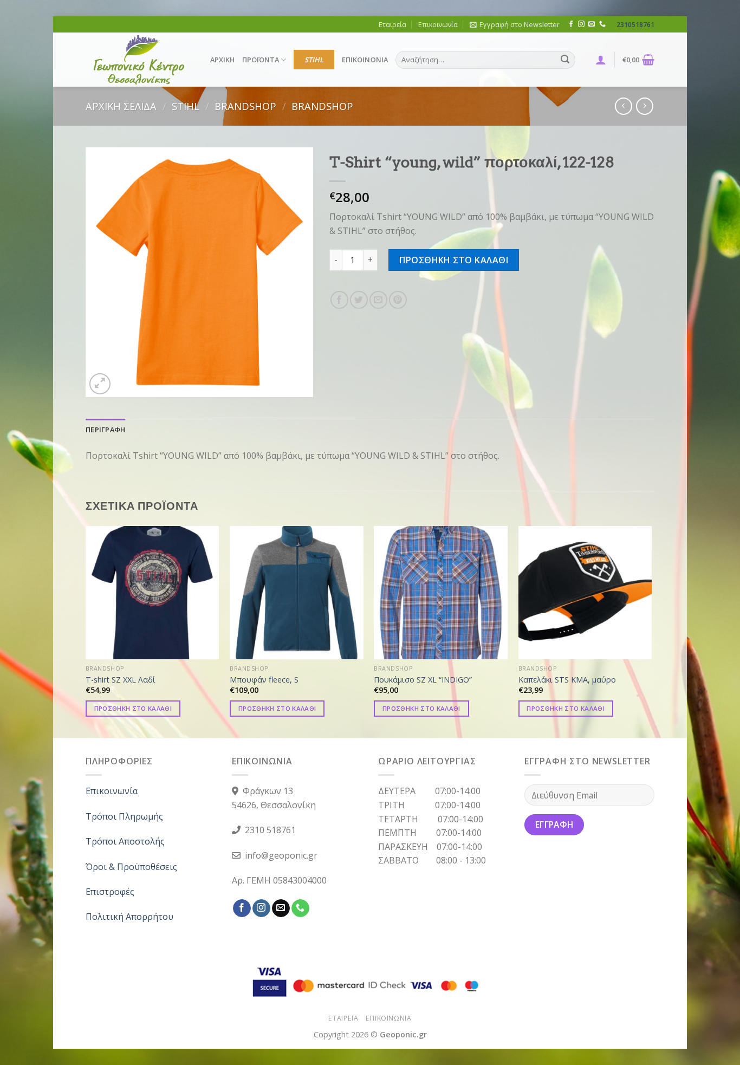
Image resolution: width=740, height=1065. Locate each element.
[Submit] (565, 60)
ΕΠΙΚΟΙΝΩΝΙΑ (365, 59)
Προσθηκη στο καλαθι (453, 260)
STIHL (313, 59)
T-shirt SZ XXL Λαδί (120, 680)
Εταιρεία (392, 24)
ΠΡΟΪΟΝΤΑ (260, 59)
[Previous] (86, 631)
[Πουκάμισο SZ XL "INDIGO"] (441, 593)
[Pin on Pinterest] (398, 300)
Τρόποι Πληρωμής (124, 816)
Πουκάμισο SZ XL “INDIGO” (423, 680)
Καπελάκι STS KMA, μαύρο (567, 680)
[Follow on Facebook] (571, 24)
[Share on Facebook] (339, 300)
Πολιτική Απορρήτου (129, 917)
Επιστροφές (110, 892)
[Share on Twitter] (359, 300)
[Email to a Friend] (378, 300)
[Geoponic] (140, 60)
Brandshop (245, 106)
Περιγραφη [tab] (105, 429)
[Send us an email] (591, 24)
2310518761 (635, 24)
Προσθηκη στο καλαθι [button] (133, 708)
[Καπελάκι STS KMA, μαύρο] (585, 593)
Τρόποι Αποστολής (125, 841)
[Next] (651, 631)
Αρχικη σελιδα (121, 106)
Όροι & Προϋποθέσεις (131, 867)
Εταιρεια (343, 1018)
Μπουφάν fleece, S (264, 680)
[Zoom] (100, 383)
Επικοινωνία (438, 24)
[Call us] (602, 24)
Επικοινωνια (389, 1018)
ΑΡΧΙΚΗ (222, 59)
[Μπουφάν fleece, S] (296, 593)
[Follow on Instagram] (581, 24)
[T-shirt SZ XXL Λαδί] (152, 593)
